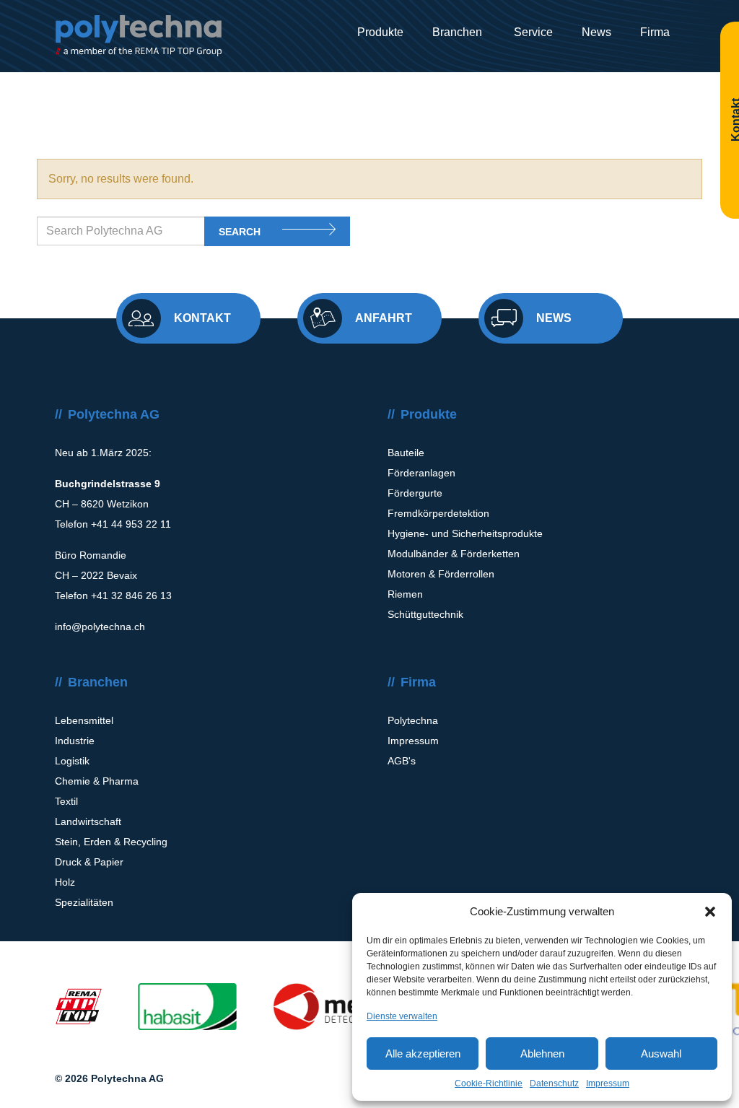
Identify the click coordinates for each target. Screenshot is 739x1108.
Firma (655, 32)
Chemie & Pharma (97, 781)
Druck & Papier (89, 862)
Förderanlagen (421, 473)
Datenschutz (554, 1083)
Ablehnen (542, 1053)
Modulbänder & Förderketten (454, 553)
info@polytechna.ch (100, 626)
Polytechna (413, 720)
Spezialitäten (84, 902)
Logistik (72, 761)
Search (240, 231)
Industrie (75, 740)
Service (532, 32)
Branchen (457, 32)
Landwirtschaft (88, 821)
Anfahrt (383, 318)
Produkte (380, 32)
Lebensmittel (84, 720)
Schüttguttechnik (425, 614)
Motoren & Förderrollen (441, 574)
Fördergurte (415, 493)
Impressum (607, 1083)
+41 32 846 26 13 (131, 595)
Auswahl (661, 1053)
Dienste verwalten (402, 1016)
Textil (66, 801)
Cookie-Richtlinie (488, 1083)
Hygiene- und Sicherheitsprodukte (465, 533)
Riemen (405, 594)
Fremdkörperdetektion (438, 513)
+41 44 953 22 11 (131, 524)
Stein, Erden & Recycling (111, 841)
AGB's (402, 761)
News (596, 32)
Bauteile (406, 452)
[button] (710, 911)
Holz (65, 882)
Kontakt (202, 318)
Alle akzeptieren (422, 1053)
